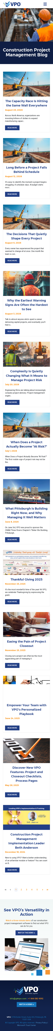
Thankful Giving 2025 (26, 579)
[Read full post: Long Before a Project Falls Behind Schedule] (26, 150)
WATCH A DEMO (25, 1004)
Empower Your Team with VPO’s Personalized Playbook (26, 709)
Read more (12, 128)
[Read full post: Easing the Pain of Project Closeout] (26, 624)
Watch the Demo (25, 933)
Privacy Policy (41, 1023)
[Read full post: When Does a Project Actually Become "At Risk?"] (26, 425)
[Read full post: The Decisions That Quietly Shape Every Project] (26, 217)
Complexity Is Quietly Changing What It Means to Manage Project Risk (26, 375)
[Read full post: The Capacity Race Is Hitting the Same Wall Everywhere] (26, 84)
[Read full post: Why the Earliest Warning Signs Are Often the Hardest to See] (26, 283)
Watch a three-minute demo (18, 920)
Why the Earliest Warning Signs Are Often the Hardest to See (26, 305)
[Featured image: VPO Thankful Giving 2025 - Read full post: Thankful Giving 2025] (26, 562)
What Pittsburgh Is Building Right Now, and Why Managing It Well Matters (26, 513)
